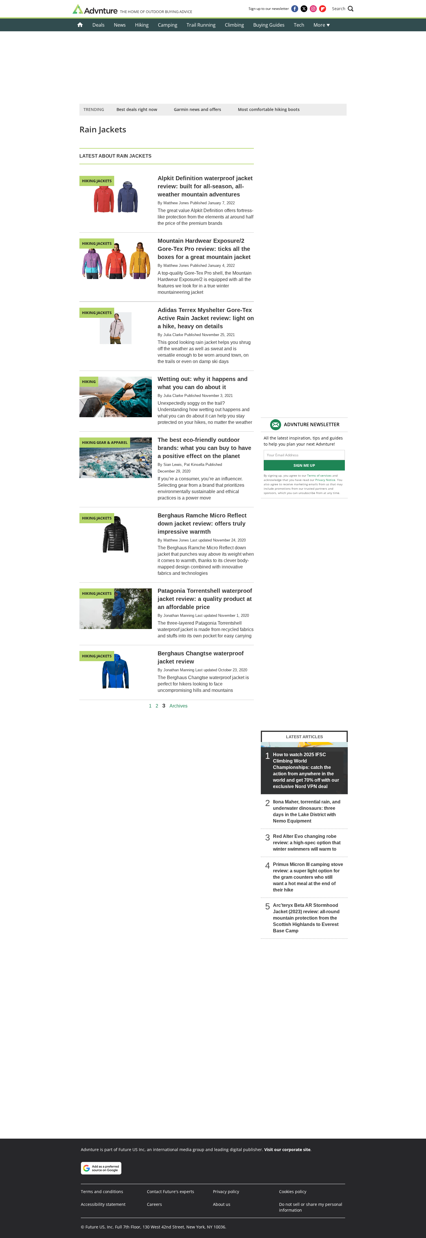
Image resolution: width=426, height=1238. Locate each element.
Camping (167, 25)
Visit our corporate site (287, 1149)
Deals (98, 25)
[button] (343, 9)
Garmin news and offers (197, 109)
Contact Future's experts (170, 1191)
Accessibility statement (103, 1204)
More (320, 25)
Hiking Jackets (97, 180)
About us (221, 1204)
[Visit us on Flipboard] (322, 8)
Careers (154, 1204)
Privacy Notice (325, 480)
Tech (299, 25)
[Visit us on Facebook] (294, 8)
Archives (178, 706)
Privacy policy (226, 1191)
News (120, 25)
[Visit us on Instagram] (313, 8)
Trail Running (201, 25)
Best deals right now (136, 109)
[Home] (80, 25)
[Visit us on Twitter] (304, 8)
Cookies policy (292, 1191)
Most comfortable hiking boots (269, 109)
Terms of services (319, 475)
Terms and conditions (102, 1191)
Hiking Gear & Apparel (105, 442)
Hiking (142, 25)
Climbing (234, 25)
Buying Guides (269, 25)
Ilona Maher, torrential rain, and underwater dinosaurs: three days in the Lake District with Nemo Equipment (307, 811)
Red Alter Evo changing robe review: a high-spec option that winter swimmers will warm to (307, 843)
